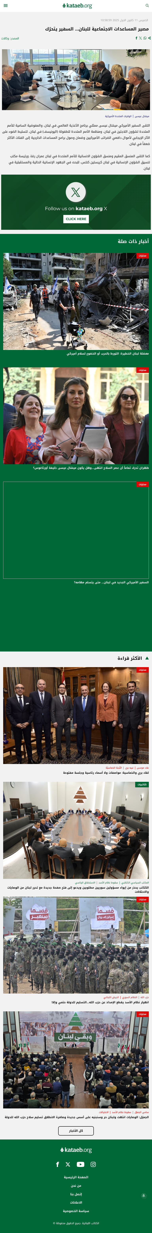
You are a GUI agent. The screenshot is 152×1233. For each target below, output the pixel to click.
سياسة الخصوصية (76, 1211)
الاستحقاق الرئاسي (85, 882)
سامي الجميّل (142, 1112)
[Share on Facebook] (136, 38)
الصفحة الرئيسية (76, 1177)
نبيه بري (129, 768)
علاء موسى (143, 768)
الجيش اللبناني (111, 997)
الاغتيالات (103, 1112)
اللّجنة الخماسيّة (114, 768)
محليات (142, 255)
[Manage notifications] (144, 1195)
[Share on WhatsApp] (144, 38)
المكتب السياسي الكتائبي (135, 882)
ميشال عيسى (142, 116)
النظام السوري (129, 997)
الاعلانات (76, 1202)
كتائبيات (142, 784)
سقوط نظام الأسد (108, 882)
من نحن (76, 1186)
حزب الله (145, 997)
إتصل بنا (76, 1194)
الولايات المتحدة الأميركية (118, 116)
